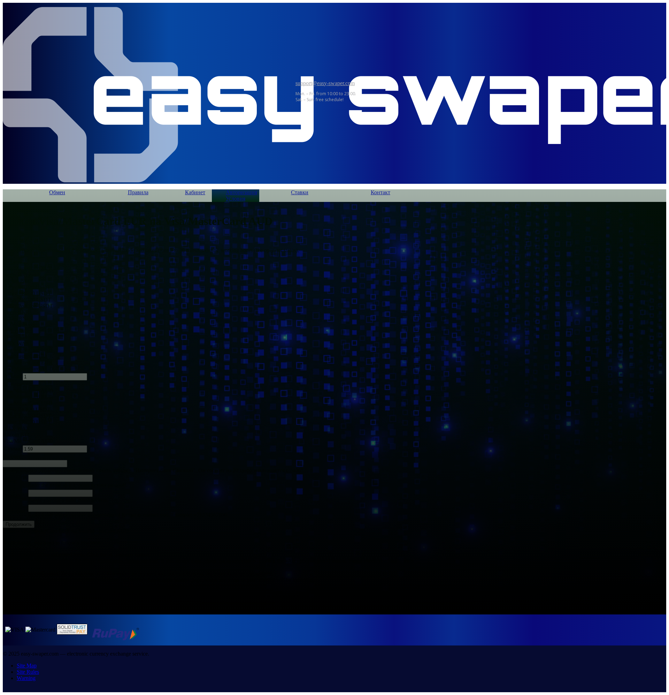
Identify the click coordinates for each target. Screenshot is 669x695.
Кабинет (195, 192)
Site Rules (28, 672)
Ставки (299, 192)
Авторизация (238, 192)
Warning (26, 678)
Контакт (380, 192)
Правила (138, 192)
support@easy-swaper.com (325, 83)
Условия (235, 199)
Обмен (57, 192)
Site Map (27, 665)
